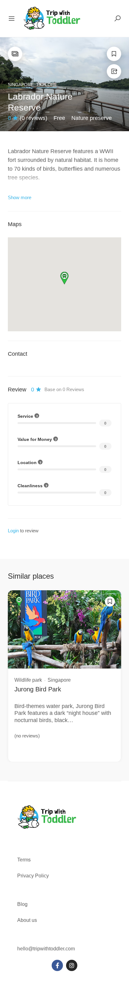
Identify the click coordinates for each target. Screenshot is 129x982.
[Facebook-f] (57, 965)
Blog (22, 904)
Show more (19, 197)
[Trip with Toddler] (52, 18)
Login (13, 530)
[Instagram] (71, 965)
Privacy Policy (33, 875)
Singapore (21, 84)
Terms (24, 859)
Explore (47, 84)
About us (27, 920)
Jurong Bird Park (37, 689)
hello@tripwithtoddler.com (46, 948)
